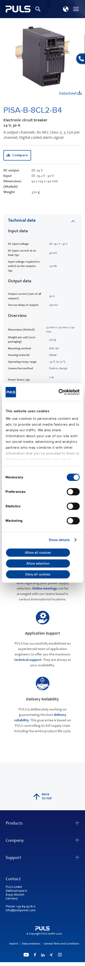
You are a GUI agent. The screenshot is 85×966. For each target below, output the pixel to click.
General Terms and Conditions (61, 943)
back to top (47, 796)
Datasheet (68, 94)
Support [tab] (13, 858)
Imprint (13, 943)
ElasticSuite (60, 964)
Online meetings (45, 588)
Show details (59, 540)
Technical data (22, 220)
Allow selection (37, 563)
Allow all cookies (38, 553)
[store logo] (18, 9)
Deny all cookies (37, 574)
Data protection (31, 943)
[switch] (73, 492)
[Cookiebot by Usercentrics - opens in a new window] (60, 392)
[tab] (42, 220)
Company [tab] (15, 841)
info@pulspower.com (20, 910)
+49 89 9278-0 (25, 906)
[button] (65, 9)
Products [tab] (14, 823)
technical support (27, 660)
